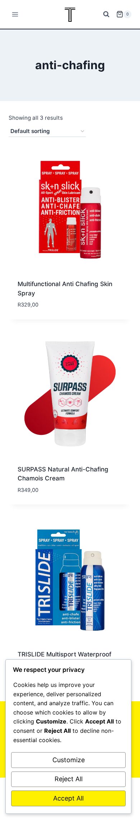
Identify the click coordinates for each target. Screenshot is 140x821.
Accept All (68, 798)
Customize (68, 760)
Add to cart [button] (36, 316)
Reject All (69, 779)
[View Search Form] (106, 14)
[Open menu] (15, 14)
